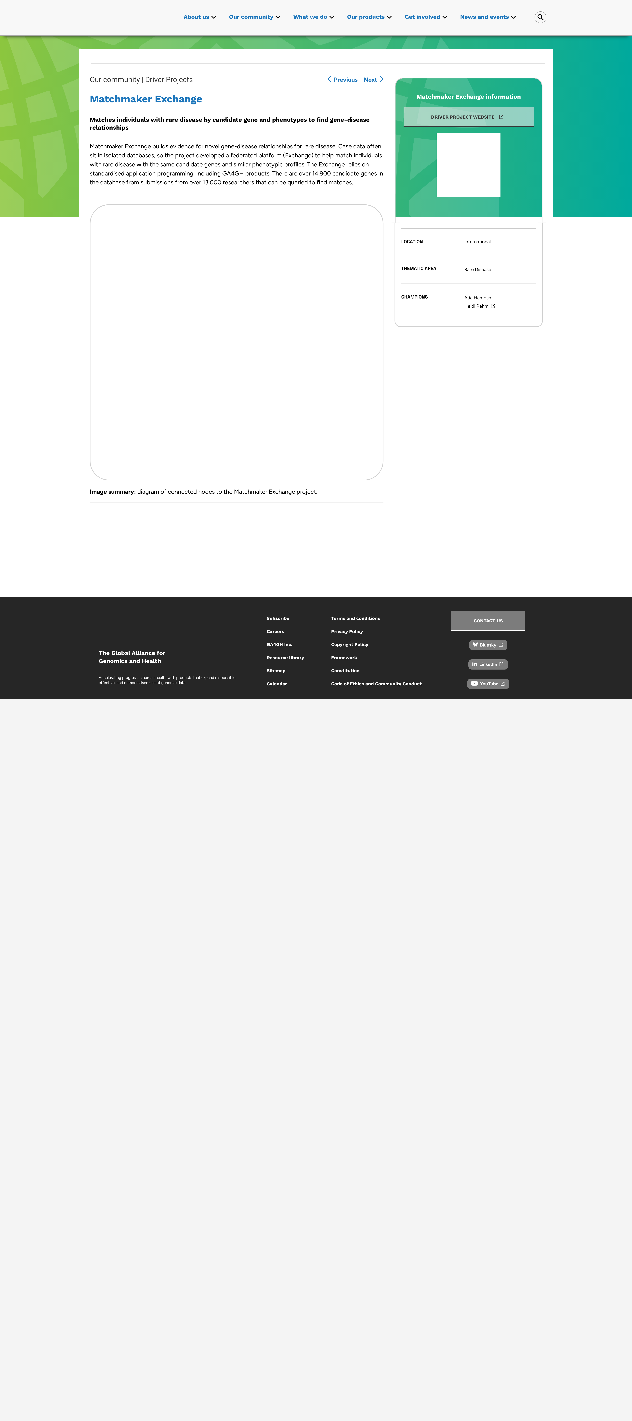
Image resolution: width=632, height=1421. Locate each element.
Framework (344, 657)
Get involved (422, 16)
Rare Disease (477, 269)
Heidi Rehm (476, 306)
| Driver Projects (167, 79)
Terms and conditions (355, 618)
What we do (310, 16)
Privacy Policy (347, 631)
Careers (275, 631)
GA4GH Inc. (279, 644)
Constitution (345, 670)
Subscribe (278, 618)
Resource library (285, 657)
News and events (484, 16)
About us (196, 16)
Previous (346, 79)
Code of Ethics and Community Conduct (376, 683)
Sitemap (276, 670)
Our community (251, 16)
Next (370, 79)
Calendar (277, 683)
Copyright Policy (349, 644)
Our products (366, 16)
